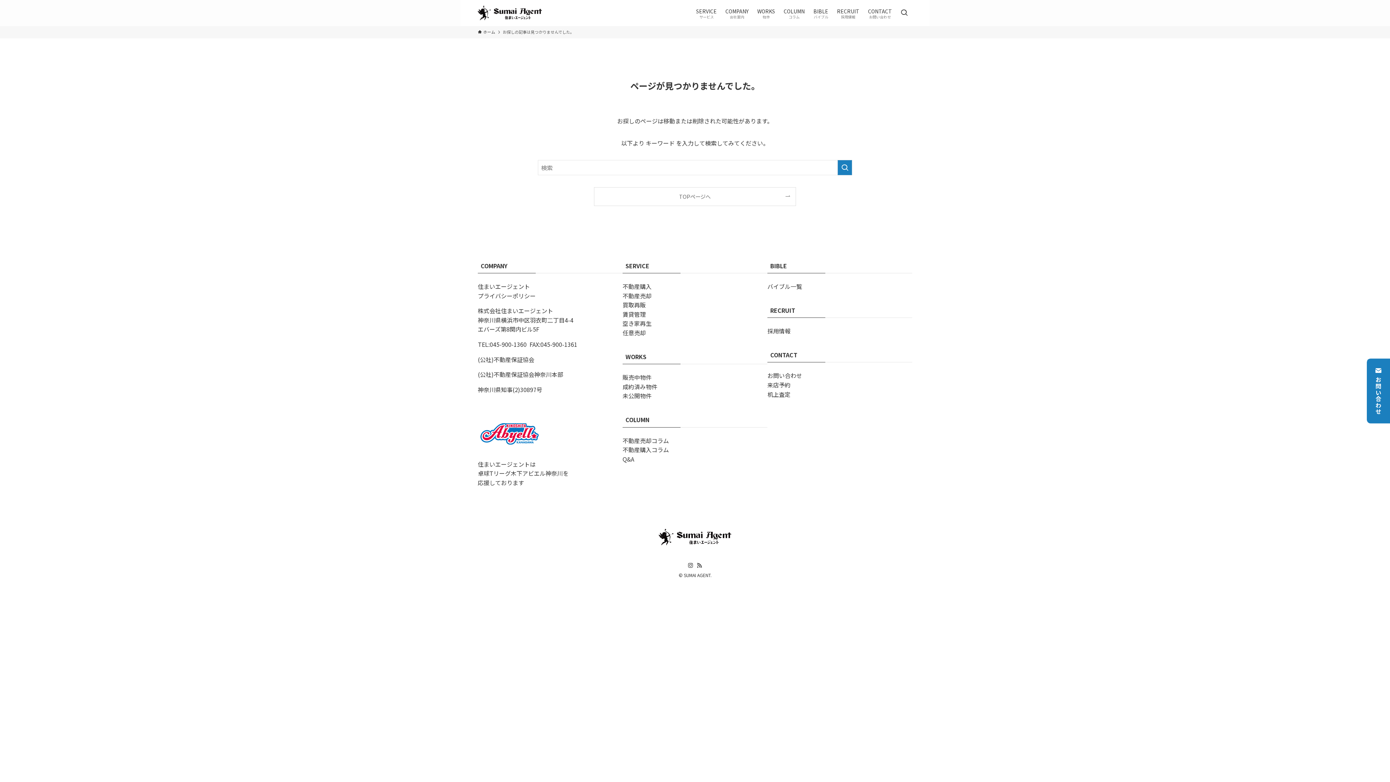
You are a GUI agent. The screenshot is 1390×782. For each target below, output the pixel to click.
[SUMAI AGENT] (510, 13)
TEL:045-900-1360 (502, 344)
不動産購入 (637, 286)
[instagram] (690, 565)
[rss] (699, 565)
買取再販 (634, 304)
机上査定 (779, 394)
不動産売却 (637, 295)
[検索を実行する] (845, 167)
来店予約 (779, 385)
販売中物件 (637, 377)
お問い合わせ (1378, 396)
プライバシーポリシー (507, 295)
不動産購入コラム (646, 449)
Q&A (628, 459)
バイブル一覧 (784, 286)
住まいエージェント (504, 286)
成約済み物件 (640, 386)
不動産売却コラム (646, 440)
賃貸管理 (634, 314)
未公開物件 (637, 395)
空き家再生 (637, 323)
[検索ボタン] (904, 13)
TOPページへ (695, 196)
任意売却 (634, 332)
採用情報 (779, 331)
